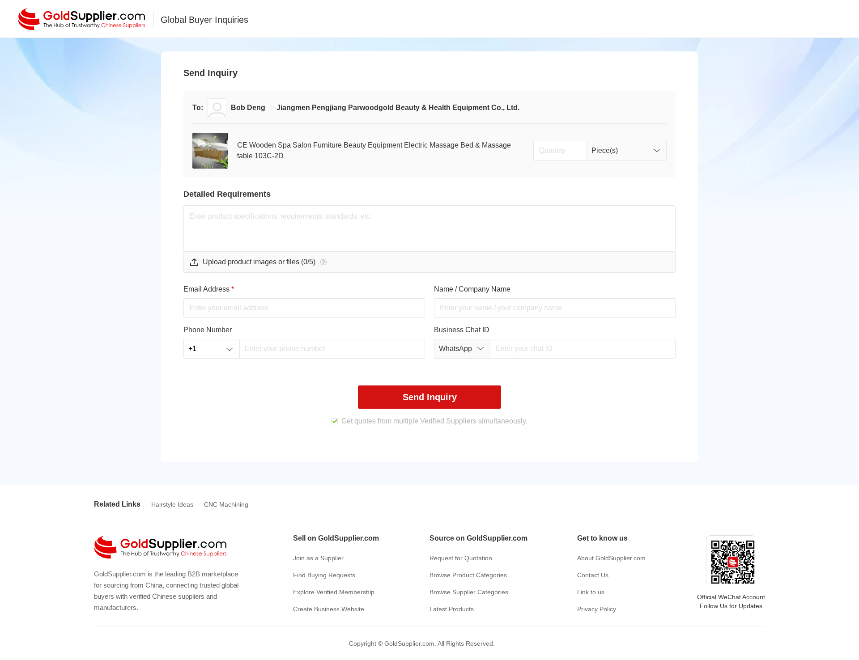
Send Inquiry (430, 397)
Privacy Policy (596, 609)
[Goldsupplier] (81, 19)
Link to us (590, 592)
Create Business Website (328, 609)
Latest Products (452, 609)
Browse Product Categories (468, 575)
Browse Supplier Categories (469, 592)
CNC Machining (226, 504)
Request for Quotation (461, 558)
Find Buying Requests (324, 575)
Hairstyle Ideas (172, 504)
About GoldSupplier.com (611, 558)
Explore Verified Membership (333, 592)
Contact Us (592, 575)
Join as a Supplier (318, 558)
